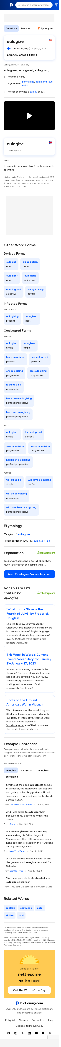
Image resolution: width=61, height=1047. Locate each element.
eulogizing (42, 70)
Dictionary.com (11, 5)
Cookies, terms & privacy (29, 1025)
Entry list (10, 1020)
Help (50, 1020)
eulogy (33, 91)
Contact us (37, 1020)
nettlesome (29, 974)
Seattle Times (16, 871)
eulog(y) (38, 540)
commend (41, 81)
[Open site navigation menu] (6, 5)
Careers (23, 1020)
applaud (10, 907)
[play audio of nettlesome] (21, 981)
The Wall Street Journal (21, 804)
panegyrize (28, 81)
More (24, 28)
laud (50, 81)
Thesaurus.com (56, 5)
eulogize (24, 534)
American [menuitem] (11, 28)
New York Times (17, 851)
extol (25, 85)
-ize (48, 540)
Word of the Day (29, 969)
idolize (10, 915)
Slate (12, 824)
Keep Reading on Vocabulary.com (29, 574)
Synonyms (47, 28)
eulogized (26, 70)
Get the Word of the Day (29, 990)
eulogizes (11, 70)
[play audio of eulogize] (9, 48)
